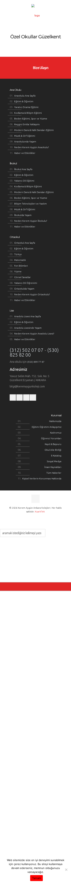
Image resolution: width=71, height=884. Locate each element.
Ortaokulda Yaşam (24, 288)
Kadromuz (55, 432)
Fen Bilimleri (21, 265)
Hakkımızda (55, 421)
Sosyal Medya (54, 461)
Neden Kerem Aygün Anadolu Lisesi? (34, 333)
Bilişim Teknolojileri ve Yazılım (30, 203)
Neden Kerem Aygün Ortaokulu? (32, 294)
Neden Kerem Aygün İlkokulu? (30, 221)
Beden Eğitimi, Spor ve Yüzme (30, 118)
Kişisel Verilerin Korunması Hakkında (41, 478)
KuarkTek (40, 511)
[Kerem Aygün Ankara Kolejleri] (35, 15)
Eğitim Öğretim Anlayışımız (46, 427)
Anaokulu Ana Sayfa (25, 95)
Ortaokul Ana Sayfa (24, 242)
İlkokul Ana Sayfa (23, 169)
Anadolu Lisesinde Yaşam (28, 328)
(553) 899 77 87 (35, 362)
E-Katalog (56, 455)
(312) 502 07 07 (26, 350)
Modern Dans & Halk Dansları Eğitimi (34, 130)
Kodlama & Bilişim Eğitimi (28, 113)
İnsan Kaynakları (52, 467)
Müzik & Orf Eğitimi (24, 135)
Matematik (20, 260)
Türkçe (18, 254)
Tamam (36, 878)
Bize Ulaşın (40, 68)
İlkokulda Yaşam (23, 215)
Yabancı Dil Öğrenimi (25, 283)
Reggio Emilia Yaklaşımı (27, 124)
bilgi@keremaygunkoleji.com (27, 386)
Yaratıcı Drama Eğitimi (26, 107)
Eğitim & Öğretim (23, 101)
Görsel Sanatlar (22, 277)
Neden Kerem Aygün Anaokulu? (31, 147)
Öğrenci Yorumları (51, 438)
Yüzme (17, 271)
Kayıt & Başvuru (53, 444)
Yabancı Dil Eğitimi (24, 180)
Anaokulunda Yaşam (25, 141)
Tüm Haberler (53, 472)
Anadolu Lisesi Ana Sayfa (27, 316)
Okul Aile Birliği (53, 450)
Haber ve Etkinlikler (24, 153)
